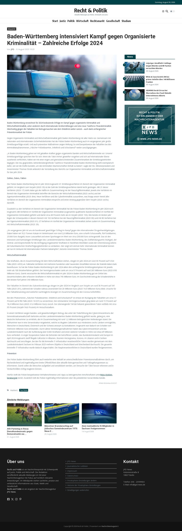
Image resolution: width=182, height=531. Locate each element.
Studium (126, 20)
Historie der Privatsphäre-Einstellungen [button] (84, 485)
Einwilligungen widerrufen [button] (78, 490)
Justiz (63, 20)
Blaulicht (11, 29)
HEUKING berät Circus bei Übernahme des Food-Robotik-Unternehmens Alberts (159, 93)
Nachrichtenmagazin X (110, 526)
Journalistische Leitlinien (77, 466)
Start (55, 20)
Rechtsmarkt (97, 20)
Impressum (72, 471)
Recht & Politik (90, 10)
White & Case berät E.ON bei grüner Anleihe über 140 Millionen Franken (160, 79)
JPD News (71, 461)
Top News (23, 390)
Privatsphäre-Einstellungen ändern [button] (82, 480)
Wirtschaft (82, 20)
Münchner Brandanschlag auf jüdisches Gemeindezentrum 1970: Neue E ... (61, 428)
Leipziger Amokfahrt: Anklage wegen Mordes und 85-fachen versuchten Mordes (158, 65)
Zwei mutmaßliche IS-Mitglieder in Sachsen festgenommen (98, 427)
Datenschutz (72, 475)
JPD (12, 49)
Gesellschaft (113, 20)
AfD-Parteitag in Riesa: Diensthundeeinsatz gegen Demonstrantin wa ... (20, 431)
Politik (71, 20)
